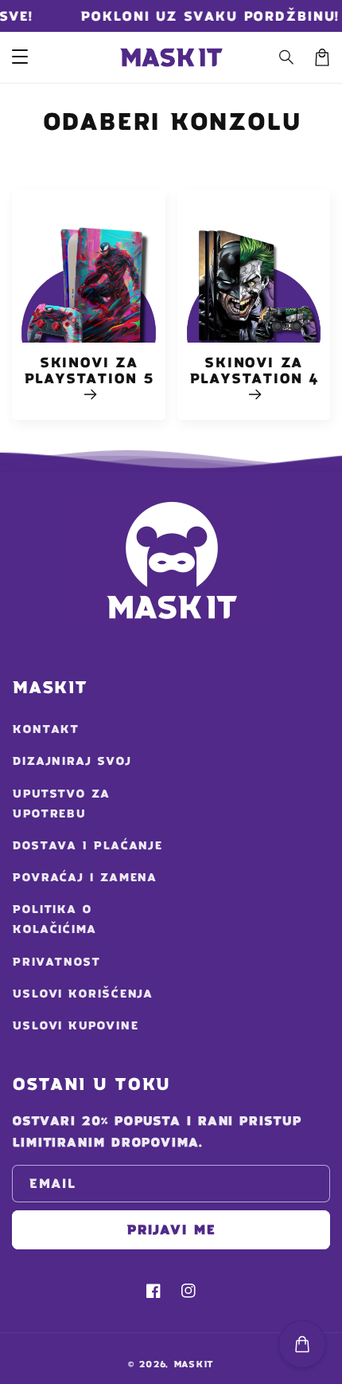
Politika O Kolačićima (54, 919)
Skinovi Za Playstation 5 (89, 371)
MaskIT (193, 1364)
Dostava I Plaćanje (87, 845)
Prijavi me (171, 1229)
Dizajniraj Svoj (71, 761)
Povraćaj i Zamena (84, 877)
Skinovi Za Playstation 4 (253, 371)
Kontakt (45, 729)
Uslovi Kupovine (75, 1025)
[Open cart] (302, 1344)
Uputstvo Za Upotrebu (61, 803)
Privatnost (56, 962)
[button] (287, 57)
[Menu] (19, 57)
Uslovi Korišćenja (82, 994)
